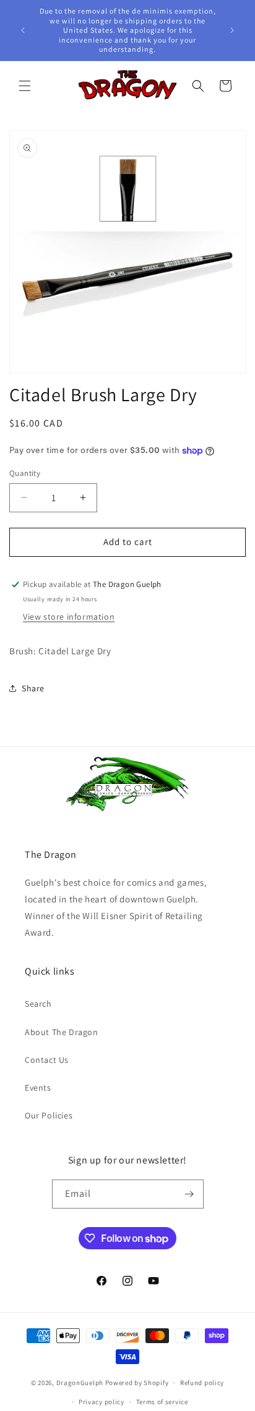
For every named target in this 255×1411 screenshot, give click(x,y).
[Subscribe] (189, 1194)
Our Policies (48, 1115)
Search (38, 1003)
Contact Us (47, 1059)
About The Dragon (61, 1032)
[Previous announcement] (23, 30)
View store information (69, 616)
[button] (24, 85)
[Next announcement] (232, 30)
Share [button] (33, 688)
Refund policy (202, 1382)
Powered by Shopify (137, 1382)
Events (38, 1087)
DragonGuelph (79, 1382)
